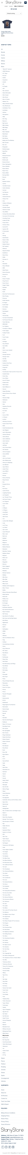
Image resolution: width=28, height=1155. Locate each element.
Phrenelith (5, 674)
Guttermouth (6, 382)
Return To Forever (7, 724)
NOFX (4, 626)
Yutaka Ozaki (6, 1050)
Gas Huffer (5, 345)
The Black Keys (6, 858)
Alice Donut (5, 97)
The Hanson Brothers (8, 897)
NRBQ (4, 631)
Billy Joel (5, 129)
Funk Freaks (6, 337)
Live (3, 518)
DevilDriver (5, 252)
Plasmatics (5, 683)
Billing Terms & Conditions (8, 1113)
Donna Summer (6, 272)
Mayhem (5, 555)
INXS (4, 425)
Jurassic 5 (5, 473)
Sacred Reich (6, 760)
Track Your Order (5, 1101)
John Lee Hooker (7, 458)
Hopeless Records (7, 406)
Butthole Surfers (6, 181)
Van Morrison (6, 1016)
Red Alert (5, 717)
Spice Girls (5, 802)
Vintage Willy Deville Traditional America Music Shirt (7, 33)
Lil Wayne (5, 508)
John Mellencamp (7, 460)
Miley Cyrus (5, 583)
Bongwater (5, 146)
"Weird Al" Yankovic (7, 69)
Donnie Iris (5, 274)
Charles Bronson (6, 196)
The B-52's (5, 853)
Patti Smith (5, 661)
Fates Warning (6, 322)
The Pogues (5, 923)
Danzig (4, 235)
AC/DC (4, 77)
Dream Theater (6, 278)
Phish (4, 672)
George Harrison (6, 354)
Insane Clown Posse (7, 423)
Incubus (4, 419)
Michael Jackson (6, 572)
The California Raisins (8, 864)
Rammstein (5, 706)
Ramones (5, 711)
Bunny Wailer (6, 172)
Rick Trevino (5, 732)
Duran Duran (6, 283)
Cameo (4, 183)
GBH (4, 348)
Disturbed (5, 263)
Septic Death (6, 780)
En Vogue (5, 302)
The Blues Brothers (7, 860)
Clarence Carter (6, 209)
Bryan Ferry (5, 170)
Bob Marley (5, 138)
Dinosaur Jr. (5, 259)
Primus (4, 689)
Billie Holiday (6, 125)
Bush (4, 179)
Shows (3, 1072)
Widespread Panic (7, 1031)
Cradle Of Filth (6, 220)
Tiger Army (5, 974)
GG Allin (4, 358)
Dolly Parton (5, 270)
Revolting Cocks (6, 726)
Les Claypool (6, 501)
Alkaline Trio (5, 101)
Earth (4, 291)
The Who (5, 959)
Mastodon (5, 549)
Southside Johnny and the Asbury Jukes (12, 799)
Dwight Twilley (6, 285)
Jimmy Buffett (6, 453)
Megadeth (5, 562)
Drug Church (6, 280)
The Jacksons (6, 901)
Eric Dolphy (5, 306)
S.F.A (4, 758)
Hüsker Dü (5, 408)
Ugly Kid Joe (5, 1011)
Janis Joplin (5, 443)
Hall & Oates (5, 384)
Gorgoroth (5, 367)
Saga (4, 765)
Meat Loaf (5, 557)
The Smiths (5, 940)
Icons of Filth (6, 415)
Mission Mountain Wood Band (10, 592)
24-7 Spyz (5, 73)
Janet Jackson (6, 441)
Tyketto (4, 1007)
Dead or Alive (6, 239)
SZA (4, 834)
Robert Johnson (6, 741)
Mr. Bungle (5, 603)
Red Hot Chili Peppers (8, 719)
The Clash (5, 873)
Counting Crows (6, 218)
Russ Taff (5, 752)
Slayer (4, 791)
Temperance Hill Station (8, 845)
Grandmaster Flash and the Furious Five (12, 371)
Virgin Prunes (6, 1018)
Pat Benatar (5, 657)
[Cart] (25, 2)
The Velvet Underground (8, 955)
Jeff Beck (5, 445)
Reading (3, 1066)
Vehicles (3, 1081)
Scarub (4, 778)
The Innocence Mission (8, 899)
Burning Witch (6, 175)
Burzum (4, 177)
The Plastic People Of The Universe (11, 920)
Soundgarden (6, 797)
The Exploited (6, 886)
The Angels (5, 851)
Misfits (4, 590)
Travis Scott (5, 990)
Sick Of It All (5, 786)
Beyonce (5, 121)
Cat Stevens (5, 192)
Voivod (4, 1022)
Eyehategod (5, 311)
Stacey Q (5, 806)
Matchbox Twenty (7, 551)
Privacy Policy (5, 1121)
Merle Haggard (6, 566)
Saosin (4, 773)
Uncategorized (5, 1078)
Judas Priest (5, 469)
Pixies (4, 678)
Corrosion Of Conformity (8, 216)
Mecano (4, 559)
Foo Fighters (6, 326)
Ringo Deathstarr (7, 735)
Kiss (3, 482)
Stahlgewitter (6, 808)
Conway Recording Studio (9, 214)
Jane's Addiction (6, 438)
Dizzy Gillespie (6, 265)
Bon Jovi (5, 144)
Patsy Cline (5, 659)
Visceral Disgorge (7, 1020)
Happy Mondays (6, 391)
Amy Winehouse (6, 105)
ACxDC (4, 82)
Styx (4, 823)
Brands (3, 52)
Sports (3, 1075)
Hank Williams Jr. (7, 386)
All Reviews (4, 1095)
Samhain (5, 771)
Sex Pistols (5, 782)
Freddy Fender (6, 332)
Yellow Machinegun (7, 1044)
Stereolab (5, 815)
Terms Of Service (5, 1124)
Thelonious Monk (7, 962)
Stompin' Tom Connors (8, 819)
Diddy (4, 257)
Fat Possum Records (7, 319)
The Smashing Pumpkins (8, 938)
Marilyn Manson (6, 546)
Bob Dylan (5, 136)
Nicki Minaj (5, 620)
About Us (3, 1092)
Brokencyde (5, 159)
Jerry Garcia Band (7, 447)
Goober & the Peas (7, 363)
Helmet (4, 402)
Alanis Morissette (7, 92)
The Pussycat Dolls (7, 927)
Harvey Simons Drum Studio (9, 393)
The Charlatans (6, 869)
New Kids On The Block (8, 616)
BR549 (4, 153)
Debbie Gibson (6, 244)
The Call (4, 866)
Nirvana (4, 624)
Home (6, 6)
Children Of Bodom (7, 203)
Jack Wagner (6, 430)
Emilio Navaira (6, 300)
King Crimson (6, 479)
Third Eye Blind (6, 968)
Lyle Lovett (5, 529)
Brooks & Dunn (6, 162)
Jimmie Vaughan (6, 451)
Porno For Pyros (6, 687)
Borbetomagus (6, 149)
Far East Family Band (8, 317)
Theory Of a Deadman (8, 966)
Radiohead (5, 702)
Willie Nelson (6, 1033)
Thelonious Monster (7, 964)
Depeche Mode (6, 250)
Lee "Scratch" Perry (7, 497)
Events (3, 55)
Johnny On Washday (7, 462)
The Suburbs (6, 946)
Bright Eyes (5, 157)
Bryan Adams (6, 168)
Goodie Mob (5, 365)
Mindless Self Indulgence (8, 585)
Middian (4, 575)
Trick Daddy (5, 994)
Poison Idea (5, 685)
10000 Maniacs (6, 71)
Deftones (5, 248)
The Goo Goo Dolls (7, 892)
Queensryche (6, 698)
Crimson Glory (6, 224)
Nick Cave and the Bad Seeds (10, 618)
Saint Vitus (5, 767)
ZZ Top (4, 1054)
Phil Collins (5, 670)
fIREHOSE (5, 324)
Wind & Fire (5, 1037)
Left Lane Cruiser (7, 499)
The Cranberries (6, 877)
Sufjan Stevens (6, 825)
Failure (4, 313)
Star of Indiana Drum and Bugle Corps (12, 810)
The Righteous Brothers (8, 931)
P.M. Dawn (5, 650)
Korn (4, 486)
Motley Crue (5, 598)
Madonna (5, 540)
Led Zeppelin (6, 495)
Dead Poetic (5, 242)
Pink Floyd (5, 676)
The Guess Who (6, 895)
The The (5, 951)
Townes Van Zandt (7, 988)
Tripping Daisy (6, 998)
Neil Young (5, 613)
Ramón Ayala (6, 709)
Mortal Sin (5, 596)
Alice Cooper (6, 95)
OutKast (4, 642)
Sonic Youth (5, 795)
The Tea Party (6, 949)
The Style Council (7, 944)
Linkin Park (5, 514)
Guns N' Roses (6, 380)
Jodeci (4, 456)
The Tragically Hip (7, 953)
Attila (4, 116)
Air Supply (5, 86)
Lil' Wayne (5, 510)
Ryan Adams (6, 754)
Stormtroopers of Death (8, 821)
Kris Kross (5, 488)
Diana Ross (5, 255)
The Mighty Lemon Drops (9, 914)
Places (3, 1061)
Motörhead (5, 600)
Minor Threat (6, 588)
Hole (4, 404)
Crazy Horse (5, 222)
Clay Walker (5, 211)
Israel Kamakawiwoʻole (8, 427)
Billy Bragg (5, 127)
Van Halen (5, 1013)
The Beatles (5, 856)
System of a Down (7, 832)
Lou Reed (5, 527)
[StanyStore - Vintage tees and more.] (13, 2)
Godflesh (5, 361)
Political (3, 1064)
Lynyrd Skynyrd (6, 531)
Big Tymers (5, 123)
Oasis (4, 633)
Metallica (5, 570)
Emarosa (5, 298)
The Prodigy (5, 925)
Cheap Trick (5, 198)
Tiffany (4, 972)
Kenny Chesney (6, 477)
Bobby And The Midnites (8, 140)
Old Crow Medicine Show (8, 637)
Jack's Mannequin (7, 432)
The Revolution (6, 929)
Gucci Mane (5, 378)
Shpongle (5, 784)
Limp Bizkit (5, 512)
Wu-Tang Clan (6, 1039)
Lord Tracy (5, 525)
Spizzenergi (5, 804)
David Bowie (5, 237)
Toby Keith (5, 981)
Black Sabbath (6, 131)
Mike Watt (5, 579)
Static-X (4, 812)
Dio (3, 261)
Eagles (4, 289)
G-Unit (4, 339)
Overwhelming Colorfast (8, 644)
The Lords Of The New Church (10, 910)
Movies (3, 63)
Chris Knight (5, 205)
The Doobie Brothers (7, 882)
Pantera (4, 655)
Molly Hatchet (6, 594)
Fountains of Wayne (7, 328)
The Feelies (5, 888)
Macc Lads (5, 533)
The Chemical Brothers (8, 871)
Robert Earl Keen (7, 737)
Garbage (5, 341)
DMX (4, 268)
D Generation (6, 231)
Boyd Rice (5, 151)
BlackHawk (5, 133)
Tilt (3, 977)
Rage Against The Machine (9, 704)
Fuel (4, 335)
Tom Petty (5, 983)
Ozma (4, 646)
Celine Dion (5, 194)
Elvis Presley (6, 296)
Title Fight (5, 979)
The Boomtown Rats (7, 862)
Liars (4, 505)
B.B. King (5, 118)
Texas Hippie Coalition (8, 849)
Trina (4, 996)
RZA (4, 756)
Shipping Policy (5, 1115)
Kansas (4, 475)
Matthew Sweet (6, 553)
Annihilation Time (7, 108)
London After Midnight (8, 520)
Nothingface (5, 629)
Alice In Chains (6, 99)
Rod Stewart (5, 745)
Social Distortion (6, 793)
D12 (3, 233)
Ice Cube (5, 410)
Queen (4, 696)
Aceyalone (5, 79)
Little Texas (5, 516)
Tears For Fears (6, 840)
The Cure (5, 879)
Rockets (4, 743)
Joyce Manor (6, 466)
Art (2, 49)
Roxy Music (5, 747)
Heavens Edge (6, 397)
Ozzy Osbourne (6, 648)
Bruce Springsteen (7, 164)
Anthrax (4, 112)
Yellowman (5, 1046)
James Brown (6, 436)
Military (3, 60)
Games (3, 58)
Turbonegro (5, 1005)
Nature (3, 1058)
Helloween (5, 399)
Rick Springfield (6, 730)
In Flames (5, 417)
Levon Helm (5, 503)
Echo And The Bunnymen (9, 294)
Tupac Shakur (6, 1003)
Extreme (4, 309)
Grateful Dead (6, 373)
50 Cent (4, 75)
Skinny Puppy (6, 789)
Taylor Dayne (6, 838)
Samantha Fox (6, 769)
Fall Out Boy (5, 315)
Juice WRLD (5, 471)
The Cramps (5, 875)
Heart (4, 395)
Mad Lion (5, 536)
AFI (3, 84)
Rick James (5, 728)
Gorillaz (4, 369)
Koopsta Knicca (6, 484)
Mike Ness (5, 577)
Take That (5, 836)
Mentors (4, 564)
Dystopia (5, 287)
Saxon (4, 776)
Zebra (4, 1052)
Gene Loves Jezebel (7, 350)
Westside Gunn (6, 1026)
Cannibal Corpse (6, 185)
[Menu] (2, 2)
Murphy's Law (6, 605)
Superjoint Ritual (6, 830)
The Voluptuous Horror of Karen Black (11, 957)
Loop (4, 523)
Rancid (4, 713)
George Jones (6, 356)
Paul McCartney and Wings (9, 663)
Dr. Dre (4, 276)
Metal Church (6, 568)
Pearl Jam (5, 668)
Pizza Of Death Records (8, 680)
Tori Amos (5, 985)
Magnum (5, 542)
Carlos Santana (6, 188)
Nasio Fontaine (6, 611)
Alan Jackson (6, 90)
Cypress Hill (5, 229)
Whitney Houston (7, 1029)
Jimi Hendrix (5, 449)
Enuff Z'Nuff (5, 304)
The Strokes (5, 942)
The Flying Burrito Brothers (9, 890)
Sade (4, 763)
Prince (4, 691)
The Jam (5, 903)
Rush (4, 750)
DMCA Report (5, 1104)
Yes (3, 1048)
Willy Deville (6, 1035)
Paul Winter (5, 665)
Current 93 (5, 226)
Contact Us (4, 1098)
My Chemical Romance (8, 609)
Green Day (5, 376)
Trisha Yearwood (6, 1000)
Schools (3, 1069)
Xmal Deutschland (7, 1042)
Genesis (4, 352)
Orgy (4, 639)
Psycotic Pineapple (7, 693)
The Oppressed (6, 916)
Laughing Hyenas (7, 492)
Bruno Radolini (6, 166)
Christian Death (6, 207)
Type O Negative (6, 1009)
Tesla (4, 847)
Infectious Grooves (7, 421)
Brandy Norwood (6, 155)
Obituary (5, 635)
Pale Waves (5, 652)
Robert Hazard (6, 739)
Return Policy (4, 1118)
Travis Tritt (5, 992)
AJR (3, 88)
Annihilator (5, 110)
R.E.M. (4, 700)
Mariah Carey (6, 544)
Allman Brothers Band (8, 103)
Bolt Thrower (6, 142)
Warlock (4, 1024)
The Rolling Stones (7, 933)
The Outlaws (6, 918)
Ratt (3, 715)
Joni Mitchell (5, 464)
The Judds (5, 905)
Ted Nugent (5, 843)
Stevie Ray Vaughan (7, 817)
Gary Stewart (6, 343)
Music (11, 6)
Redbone (5, 722)
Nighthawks (5, 622)
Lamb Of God (6, 490)
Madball (4, 538)
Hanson (4, 389)
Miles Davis (5, 581)
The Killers (5, 907)
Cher (4, 201)
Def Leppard (5, 246)
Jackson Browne (6, 434)
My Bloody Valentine (7, 607)
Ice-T (4, 412)
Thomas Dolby (6, 970)
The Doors (5, 884)
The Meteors (6, 912)
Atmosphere (5, 114)
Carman (4, 190)
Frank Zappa (6, 330)
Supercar (5, 827)
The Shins (5, 936)
